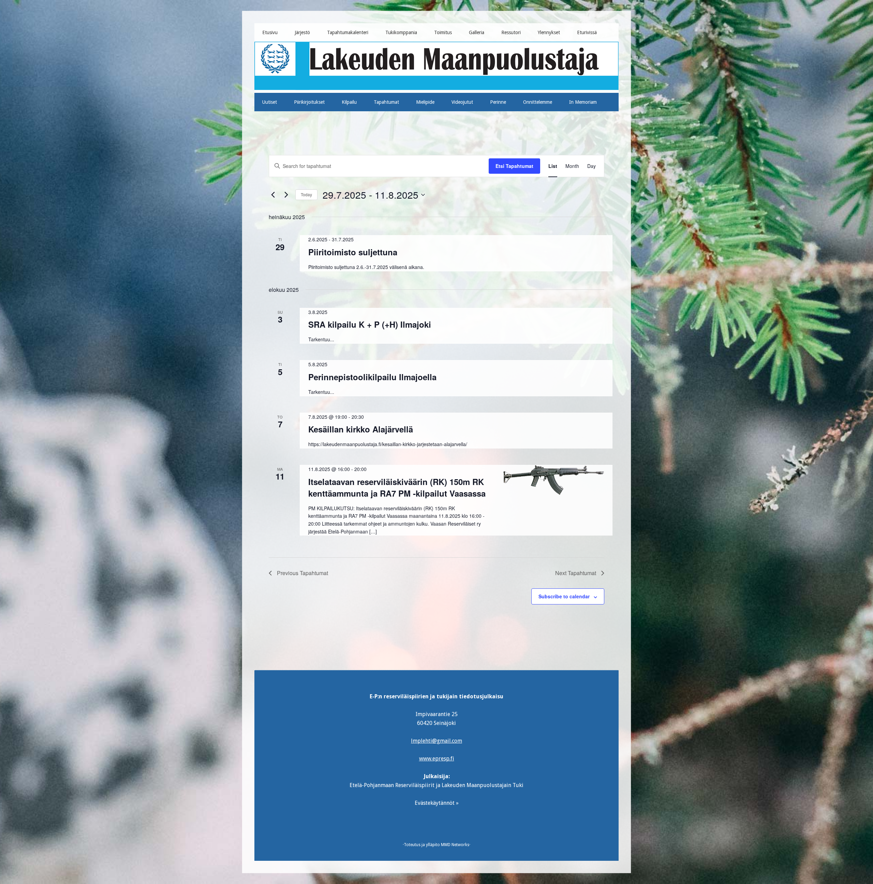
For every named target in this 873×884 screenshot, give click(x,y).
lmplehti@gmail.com (436, 741)
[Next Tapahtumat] (286, 195)
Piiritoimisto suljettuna (352, 252)
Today (306, 194)
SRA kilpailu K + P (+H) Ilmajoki (369, 324)
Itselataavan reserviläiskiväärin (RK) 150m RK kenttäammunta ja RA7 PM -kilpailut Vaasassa (397, 487)
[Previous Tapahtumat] (273, 195)
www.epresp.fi (436, 758)
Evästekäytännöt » (437, 803)
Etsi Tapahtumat (514, 165)
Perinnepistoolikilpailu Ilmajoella (372, 377)
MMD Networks (455, 844)
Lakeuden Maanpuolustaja (436, 64)
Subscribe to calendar (564, 596)
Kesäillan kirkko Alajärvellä (360, 429)
